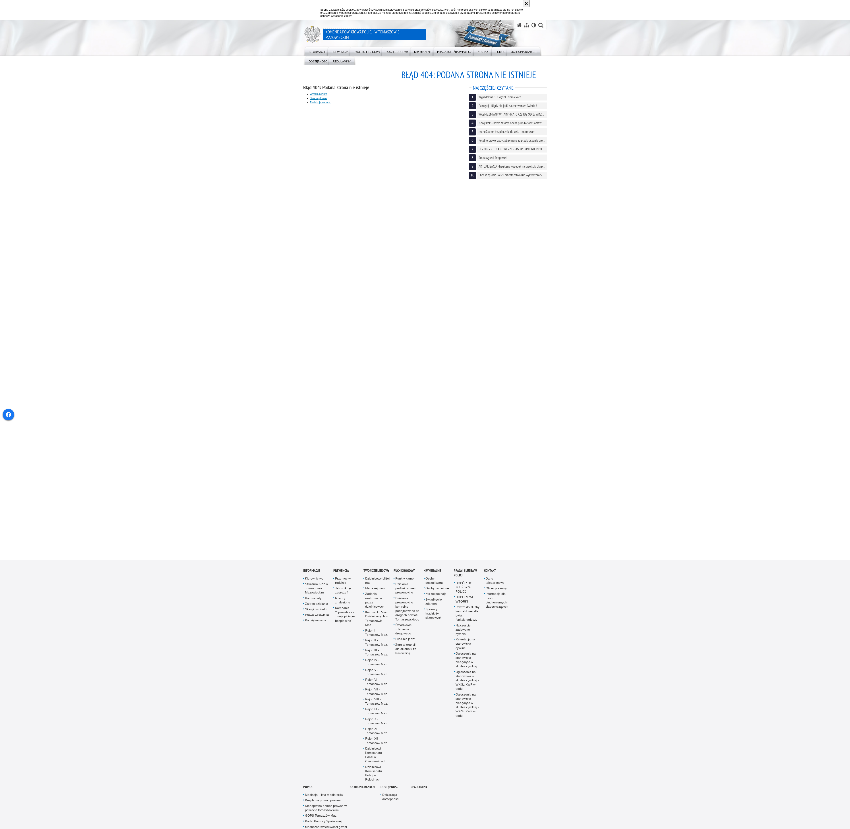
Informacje (311, 570)
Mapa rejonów (375, 588)
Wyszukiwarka (318, 94)
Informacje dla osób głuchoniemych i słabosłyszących (497, 600)
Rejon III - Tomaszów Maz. (376, 652)
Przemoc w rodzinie (343, 580)
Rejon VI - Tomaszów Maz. (376, 682)
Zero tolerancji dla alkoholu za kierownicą (405, 649)
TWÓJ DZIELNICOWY (376, 570)
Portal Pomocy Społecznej (323, 821)
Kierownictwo (314, 578)
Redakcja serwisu (320, 102)
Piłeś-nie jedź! (405, 639)
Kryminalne (432, 570)
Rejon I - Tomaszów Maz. (376, 632)
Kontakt (490, 570)
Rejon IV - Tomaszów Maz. (376, 662)
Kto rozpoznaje (435, 594)
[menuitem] (317, 51)
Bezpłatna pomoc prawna (323, 800)
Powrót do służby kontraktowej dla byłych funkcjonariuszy (467, 613)
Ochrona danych (362, 787)
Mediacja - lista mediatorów (324, 794)
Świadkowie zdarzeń (433, 601)
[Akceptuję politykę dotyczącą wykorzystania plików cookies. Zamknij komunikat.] (526, 3)
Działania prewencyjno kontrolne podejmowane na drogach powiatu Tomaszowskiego (407, 608)
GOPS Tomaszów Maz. (321, 815)
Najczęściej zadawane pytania (463, 630)
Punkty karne (404, 578)
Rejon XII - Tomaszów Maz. (376, 741)
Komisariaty (313, 598)
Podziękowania (315, 620)
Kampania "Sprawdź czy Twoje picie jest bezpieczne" (345, 614)
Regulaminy (419, 787)
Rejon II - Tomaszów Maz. (376, 642)
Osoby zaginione (437, 588)
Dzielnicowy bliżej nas (377, 580)
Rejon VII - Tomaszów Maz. (376, 692)
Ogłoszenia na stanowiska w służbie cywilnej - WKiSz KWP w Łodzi (467, 680)
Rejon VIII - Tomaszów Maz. (376, 701)
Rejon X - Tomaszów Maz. (376, 721)
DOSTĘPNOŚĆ (389, 787)
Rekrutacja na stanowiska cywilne (465, 643)
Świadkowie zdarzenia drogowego (403, 629)
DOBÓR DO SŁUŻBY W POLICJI (464, 587)
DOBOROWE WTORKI (465, 599)
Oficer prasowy (496, 588)
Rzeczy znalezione (342, 600)
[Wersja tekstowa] (533, 25)
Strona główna (318, 98)
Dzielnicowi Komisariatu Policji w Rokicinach (373, 773)
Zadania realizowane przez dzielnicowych (374, 600)
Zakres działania (316, 603)
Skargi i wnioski (315, 609)
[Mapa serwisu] (526, 25)
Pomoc (308, 787)
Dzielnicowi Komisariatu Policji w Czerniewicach (375, 755)
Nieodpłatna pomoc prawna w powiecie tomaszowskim (326, 808)
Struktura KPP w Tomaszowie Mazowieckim (316, 588)
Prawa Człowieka (317, 614)
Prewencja (341, 570)
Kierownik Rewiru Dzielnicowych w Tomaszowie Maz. (377, 618)
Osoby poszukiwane (434, 580)
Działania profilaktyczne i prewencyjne (405, 588)
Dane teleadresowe (495, 580)
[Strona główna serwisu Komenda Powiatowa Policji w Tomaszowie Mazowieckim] (519, 25)
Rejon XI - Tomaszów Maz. (376, 731)
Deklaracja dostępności (390, 797)
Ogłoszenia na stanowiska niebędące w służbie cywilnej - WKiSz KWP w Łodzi (467, 705)
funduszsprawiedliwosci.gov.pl (326, 827)
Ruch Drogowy (404, 570)
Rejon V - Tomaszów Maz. (376, 672)
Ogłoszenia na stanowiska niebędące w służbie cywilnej (466, 660)
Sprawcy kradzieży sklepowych (433, 613)
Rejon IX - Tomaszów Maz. (376, 711)
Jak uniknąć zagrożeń (343, 590)
